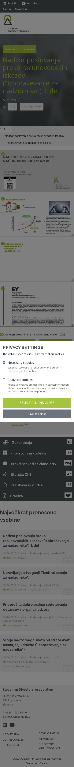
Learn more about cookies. (49, 354)
